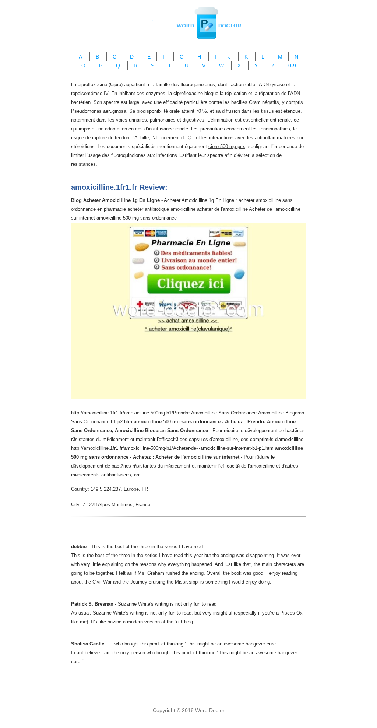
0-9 (292, 66)
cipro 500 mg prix (226, 146)
